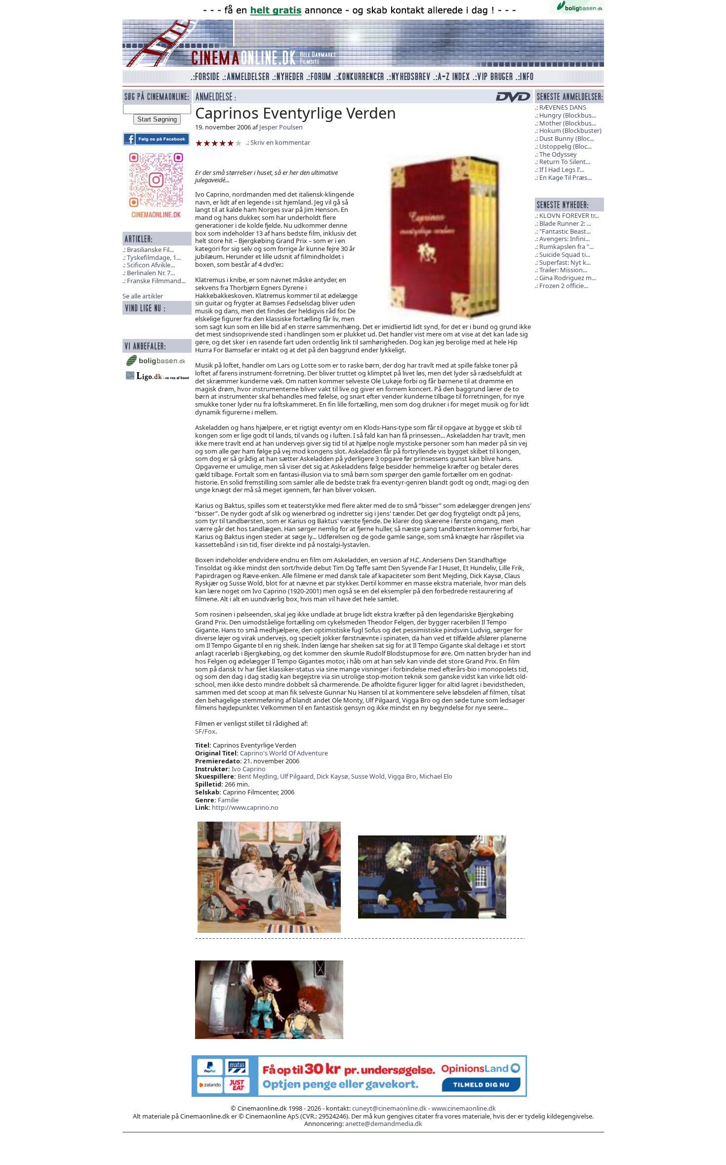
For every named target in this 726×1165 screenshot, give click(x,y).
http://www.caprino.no (245, 807)
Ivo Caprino (249, 768)
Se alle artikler (142, 295)
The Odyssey (558, 154)
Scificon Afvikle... (151, 264)
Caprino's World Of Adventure (284, 753)
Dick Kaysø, (334, 776)
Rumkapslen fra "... (566, 246)
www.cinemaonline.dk (464, 1108)
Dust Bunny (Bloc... (566, 138)
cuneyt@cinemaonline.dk (389, 1108)
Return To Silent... (564, 161)
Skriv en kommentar (280, 142)
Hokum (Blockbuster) (570, 130)
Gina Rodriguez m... (567, 277)
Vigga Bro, (403, 776)
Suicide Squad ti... (564, 254)
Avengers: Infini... (564, 238)
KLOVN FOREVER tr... (569, 215)
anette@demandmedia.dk (383, 1123)
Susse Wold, (369, 776)
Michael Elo (435, 776)
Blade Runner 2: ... (565, 223)
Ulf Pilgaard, (298, 776)
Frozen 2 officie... (563, 285)
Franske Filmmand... (156, 280)
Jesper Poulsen (281, 127)
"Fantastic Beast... (565, 231)
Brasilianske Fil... (150, 249)
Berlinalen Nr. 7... (151, 272)
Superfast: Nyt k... (565, 262)
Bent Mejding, (259, 776)
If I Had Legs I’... (561, 169)
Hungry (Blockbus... (567, 115)
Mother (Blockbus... (567, 123)
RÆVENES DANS (562, 107)
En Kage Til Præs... (565, 177)
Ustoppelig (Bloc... (565, 146)
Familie (228, 799)
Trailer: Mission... (563, 269)
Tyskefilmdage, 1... (154, 257)
